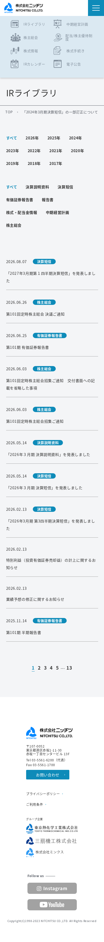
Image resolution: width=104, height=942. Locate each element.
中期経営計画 (57, 212)
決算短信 (65, 187)
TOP (9, 112)
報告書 (48, 199)
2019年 (12, 163)
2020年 (77, 150)
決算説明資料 (37, 187)
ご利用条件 (34, 804)
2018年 (34, 163)
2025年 (54, 138)
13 (69, 668)
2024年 (75, 138)
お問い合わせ (47, 774)
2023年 (12, 150)
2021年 (55, 150)
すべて (11, 138)
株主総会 (14, 225)
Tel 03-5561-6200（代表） (46, 760)
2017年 (55, 163)
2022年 (34, 150)
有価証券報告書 (19, 199)
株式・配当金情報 (21, 212)
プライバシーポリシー (43, 793)
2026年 (32, 138)
